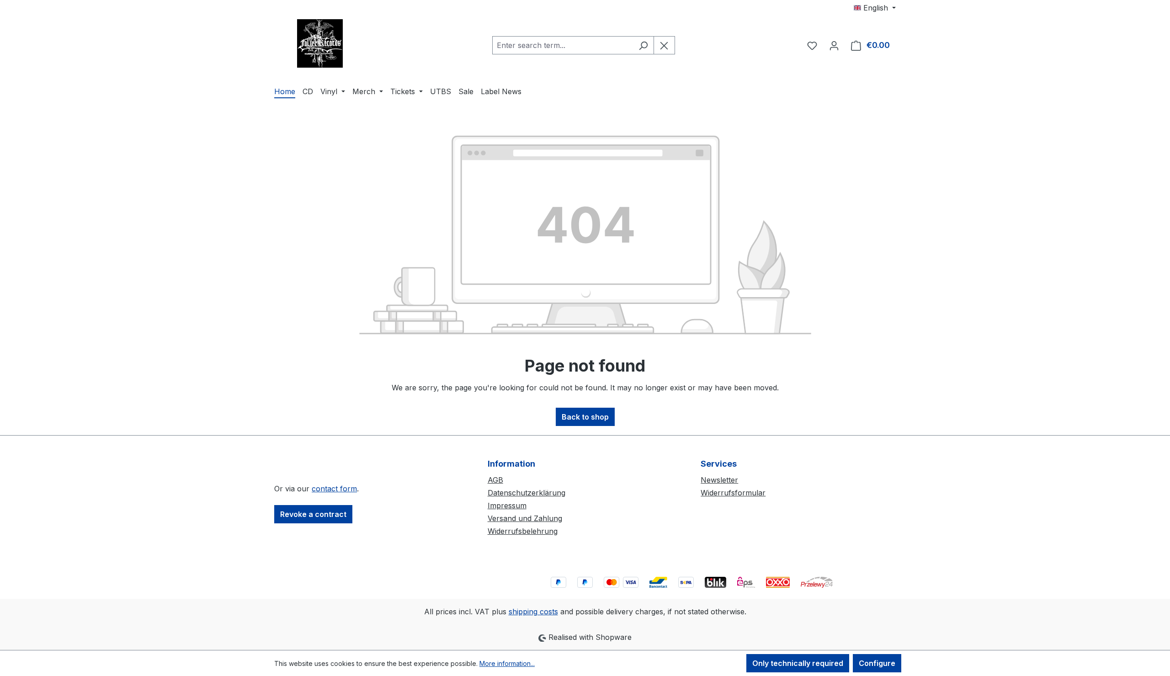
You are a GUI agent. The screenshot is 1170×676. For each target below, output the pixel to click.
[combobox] (562, 45)
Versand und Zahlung (525, 518)
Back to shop (585, 416)
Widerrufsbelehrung (523, 531)
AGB (495, 479)
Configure (877, 663)
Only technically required (797, 663)
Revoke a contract (313, 514)
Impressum (507, 505)
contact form (334, 488)
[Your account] (834, 45)
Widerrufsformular (733, 492)
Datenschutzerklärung (526, 492)
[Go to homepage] (320, 43)
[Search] (643, 45)
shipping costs (533, 611)
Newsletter (719, 479)
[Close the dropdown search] (664, 45)
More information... (507, 663)
